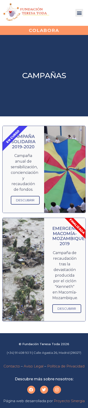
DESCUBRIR (25, 200)
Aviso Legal (33, 366)
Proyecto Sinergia (69, 401)
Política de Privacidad (65, 366)
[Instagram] (57, 390)
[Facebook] (31, 390)
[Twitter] (44, 390)
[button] (79, 13)
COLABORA (44, 30)
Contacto (12, 366)
